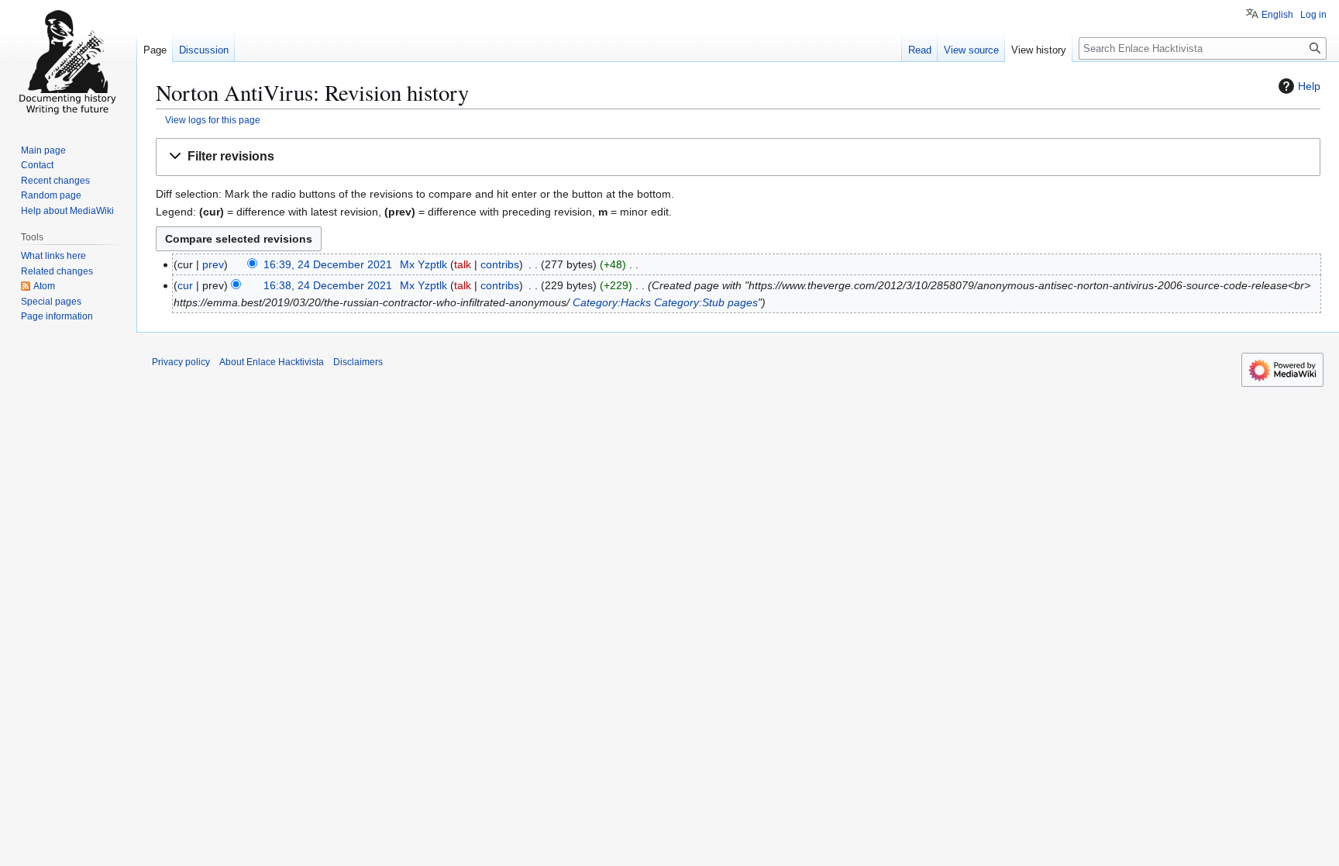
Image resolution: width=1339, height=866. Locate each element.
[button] (738, 157)
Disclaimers (358, 362)
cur (185, 285)
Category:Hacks (612, 302)
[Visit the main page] (68, 62)
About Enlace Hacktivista (271, 362)
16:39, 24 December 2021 (327, 264)
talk (462, 264)
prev (213, 264)
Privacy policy (181, 362)
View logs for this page (212, 120)
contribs (499, 264)
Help (1309, 86)
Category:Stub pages (706, 302)
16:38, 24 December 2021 (327, 285)
